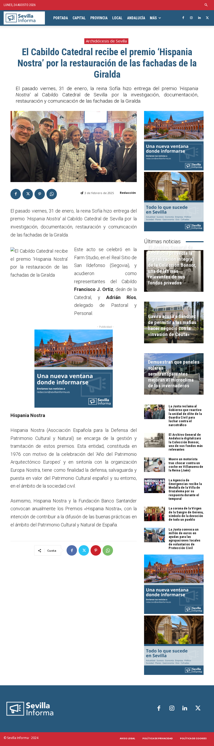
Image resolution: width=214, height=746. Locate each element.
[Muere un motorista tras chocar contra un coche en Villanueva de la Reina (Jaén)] (154, 464)
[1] (73, 369)
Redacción (128, 193)
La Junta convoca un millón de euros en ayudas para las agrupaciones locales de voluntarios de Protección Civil (184, 538)
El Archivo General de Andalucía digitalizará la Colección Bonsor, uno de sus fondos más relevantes (186, 442)
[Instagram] (191, 18)
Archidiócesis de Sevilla (106, 40)
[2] (174, 201)
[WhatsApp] (51, 194)
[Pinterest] (39, 194)
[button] (206, 5)
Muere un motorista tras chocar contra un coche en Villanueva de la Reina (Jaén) (186, 464)
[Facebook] (183, 18)
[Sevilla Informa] (24, 18)
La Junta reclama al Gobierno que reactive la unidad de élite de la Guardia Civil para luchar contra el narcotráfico (185, 415)
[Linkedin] (199, 18)
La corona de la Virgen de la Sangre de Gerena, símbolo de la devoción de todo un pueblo (186, 513)
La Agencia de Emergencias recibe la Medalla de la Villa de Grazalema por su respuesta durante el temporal (185, 489)
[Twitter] (207, 18)
